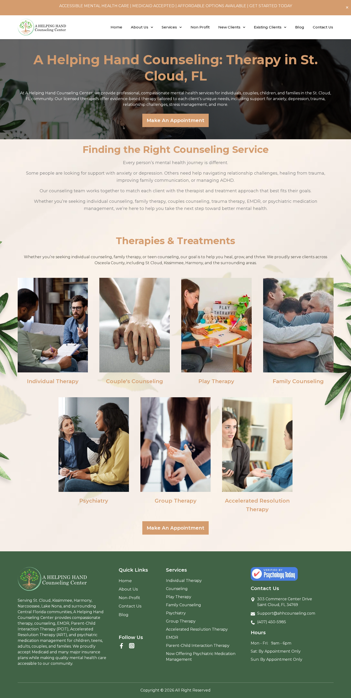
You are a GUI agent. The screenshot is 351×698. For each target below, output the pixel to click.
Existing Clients (268, 27)
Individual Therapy (53, 381)
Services (169, 27)
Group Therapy (176, 501)
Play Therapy (216, 381)
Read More (52, 347)
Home (116, 27)
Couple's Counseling (134, 381)
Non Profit (200, 27)
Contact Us (323, 27)
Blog (299, 27)
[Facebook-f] (121, 646)
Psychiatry (93, 501)
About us (139, 27)
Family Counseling (298, 381)
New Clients (229, 27)
